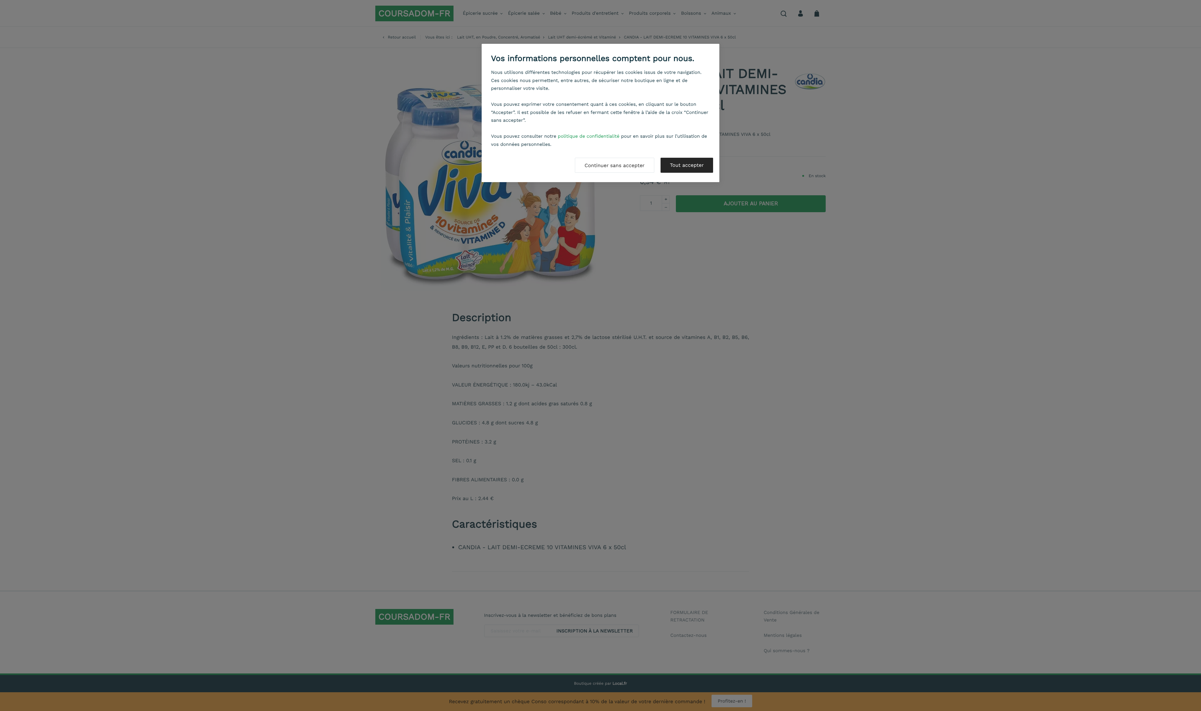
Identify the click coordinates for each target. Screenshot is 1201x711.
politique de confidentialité (589, 136)
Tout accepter (687, 165)
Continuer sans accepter (615, 165)
